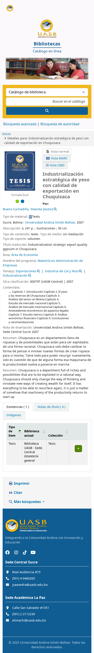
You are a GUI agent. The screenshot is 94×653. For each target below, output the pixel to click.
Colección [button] (55, 435)
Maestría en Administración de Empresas (43, 263)
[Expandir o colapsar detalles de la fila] (78, 452)
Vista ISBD (56, 165)
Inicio (6, 134)
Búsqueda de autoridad (59, 124)
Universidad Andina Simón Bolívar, (50, 222)
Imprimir (21, 483)
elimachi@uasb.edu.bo (29, 620)
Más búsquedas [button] (27, 501)
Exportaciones (26, 271)
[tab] (51, 407)
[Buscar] (47, 111)
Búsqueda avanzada (20, 124)
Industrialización (15, 275)
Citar (17, 492)
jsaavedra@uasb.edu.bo (30, 585)
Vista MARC (59, 158)
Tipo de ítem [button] (12, 431)
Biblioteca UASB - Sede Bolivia (8, 6)
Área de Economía (24, 255)
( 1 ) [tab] (18, 407)
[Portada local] (20, 171)
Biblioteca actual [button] (31, 433)
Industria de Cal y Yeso (61, 271)
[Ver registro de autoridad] (55, 209)
